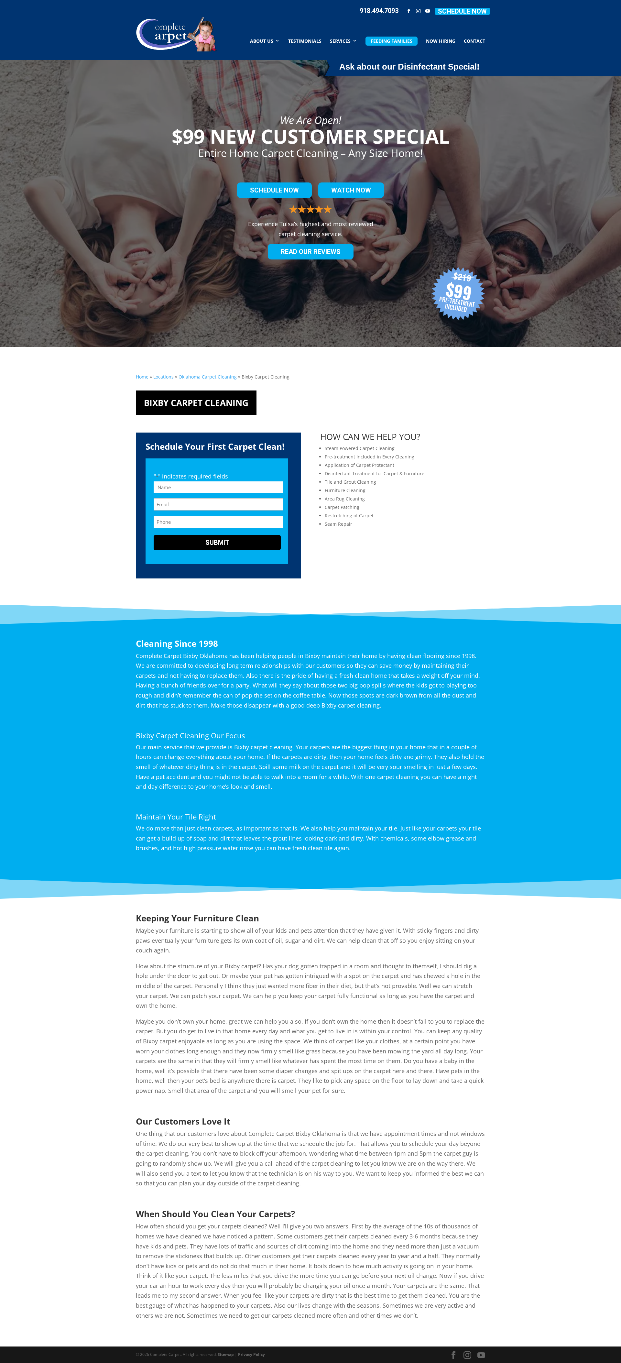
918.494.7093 (379, 11)
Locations (163, 377)
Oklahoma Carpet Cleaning (208, 377)
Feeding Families (391, 41)
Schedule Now (462, 11)
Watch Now (351, 190)
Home (142, 377)
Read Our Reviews (311, 252)
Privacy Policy (251, 1354)
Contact (474, 40)
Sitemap (226, 1354)
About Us (261, 40)
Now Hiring (440, 40)
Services (340, 40)
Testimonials (304, 40)
